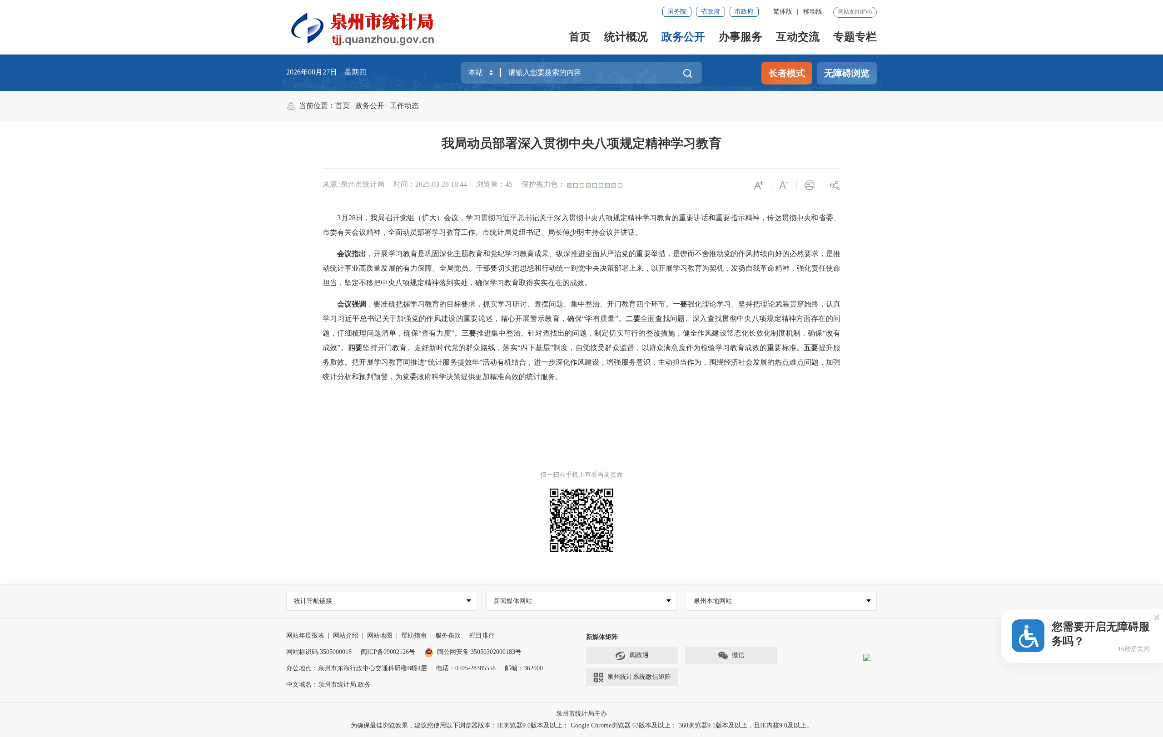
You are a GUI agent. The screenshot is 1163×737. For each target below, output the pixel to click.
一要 (680, 304)
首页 (580, 37)
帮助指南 (414, 635)
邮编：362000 (524, 668)
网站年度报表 (305, 635)
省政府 (710, 11)
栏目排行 (482, 635)
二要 (633, 318)
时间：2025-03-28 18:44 (430, 184)
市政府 (744, 11)
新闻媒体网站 (513, 601)
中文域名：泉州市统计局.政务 (328, 684)
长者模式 (787, 73)
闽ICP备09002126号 (388, 651)
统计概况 (626, 37)
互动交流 (798, 37)
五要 (811, 347)
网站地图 (380, 635)
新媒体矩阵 (602, 636)
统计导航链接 (313, 601)
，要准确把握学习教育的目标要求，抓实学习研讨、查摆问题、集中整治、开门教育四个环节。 (519, 304)
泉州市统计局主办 (581, 713)
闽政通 (639, 655)
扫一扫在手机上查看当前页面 (581, 474)
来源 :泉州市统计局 (353, 184)
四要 (355, 347)
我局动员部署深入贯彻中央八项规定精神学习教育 (581, 143)
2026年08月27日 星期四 (326, 72)
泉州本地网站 (713, 601)
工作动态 (404, 105)
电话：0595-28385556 (466, 668)
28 (352, 218)
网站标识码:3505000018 (319, 651)
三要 (469, 333)
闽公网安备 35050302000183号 (479, 651)
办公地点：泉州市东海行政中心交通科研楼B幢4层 (356, 668)
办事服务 (740, 37)
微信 (738, 655)
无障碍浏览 (847, 73)
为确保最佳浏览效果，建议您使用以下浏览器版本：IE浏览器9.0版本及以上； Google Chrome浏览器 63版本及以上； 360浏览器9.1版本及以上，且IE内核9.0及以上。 (582, 725)
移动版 (812, 11)
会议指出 (351, 253)
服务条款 (448, 635)
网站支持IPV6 (855, 12)
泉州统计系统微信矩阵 (639, 676)
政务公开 (683, 37)
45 (508, 184)
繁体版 (782, 11)
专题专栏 (855, 37)
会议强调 (351, 304)
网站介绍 (345, 635)
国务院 (676, 11)
